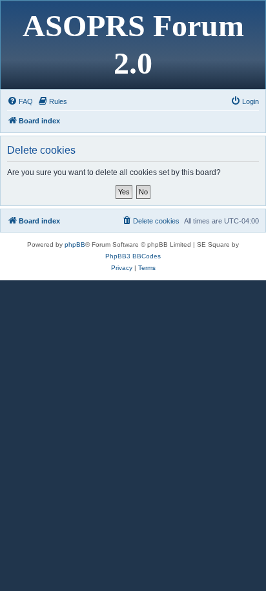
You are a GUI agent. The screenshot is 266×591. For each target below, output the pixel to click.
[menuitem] (20, 101)
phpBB (75, 244)
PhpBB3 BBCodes (133, 256)
